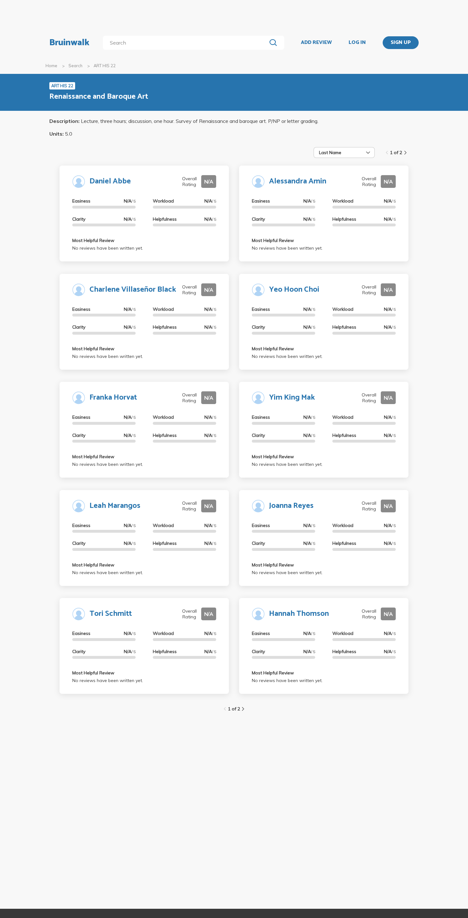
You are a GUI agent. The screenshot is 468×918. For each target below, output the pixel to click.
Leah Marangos (114, 506)
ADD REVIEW (316, 43)
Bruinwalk (69, 43)
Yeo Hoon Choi (294, 289)
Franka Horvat (113, 397)
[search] (186, 43)
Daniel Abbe (110, 181)
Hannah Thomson (299, 614)
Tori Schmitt (110, 614)
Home (51, 65)
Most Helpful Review (93, 240)
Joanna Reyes (291, 506)
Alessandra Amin (297, 181)
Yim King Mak (292, 397)
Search (75, 65)
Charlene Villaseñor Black (132, 289)
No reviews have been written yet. (107, 248)
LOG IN (357, 43)
